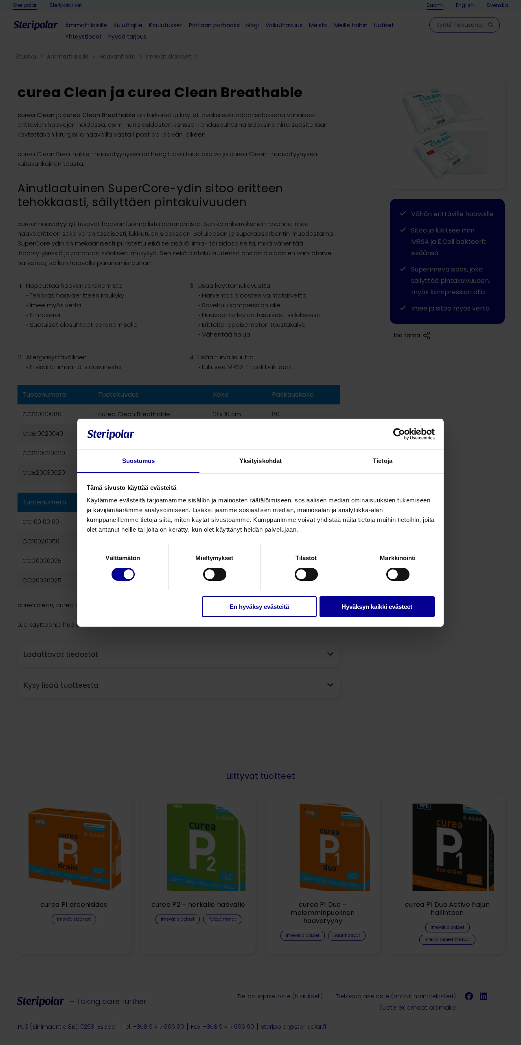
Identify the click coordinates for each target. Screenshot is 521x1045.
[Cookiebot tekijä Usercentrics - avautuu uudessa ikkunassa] (399, 434)
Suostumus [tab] (138, 460)
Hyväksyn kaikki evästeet (376, 606)
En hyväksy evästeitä (259, 606)
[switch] (214, 574)
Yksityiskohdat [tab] (260, 460)
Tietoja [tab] (382, 460)
